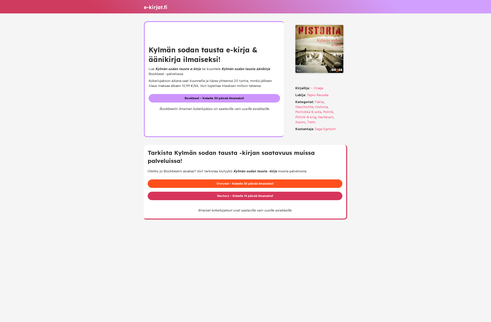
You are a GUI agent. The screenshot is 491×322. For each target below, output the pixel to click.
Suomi (300, 122)
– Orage (317, 88)
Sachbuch (325, 117)
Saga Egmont (325, 129)
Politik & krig (305, 117)
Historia (321, 107)
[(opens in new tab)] (319, 49)
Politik (328, 112)
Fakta (319, 102)
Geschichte (304, 107)
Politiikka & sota (308, 112)
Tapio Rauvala (317, 95)
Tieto (311, 122)
